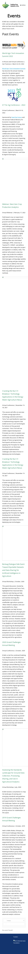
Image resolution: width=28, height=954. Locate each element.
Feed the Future (16, 117)
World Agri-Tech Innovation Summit (13, 68)
